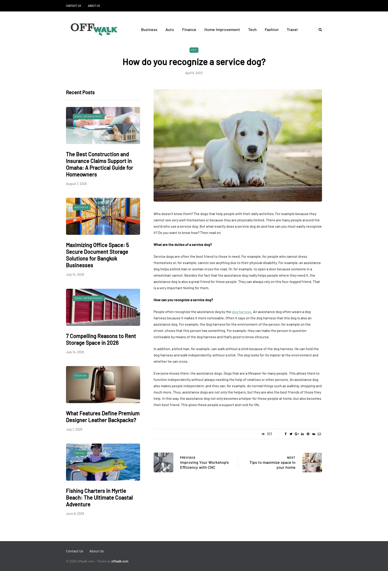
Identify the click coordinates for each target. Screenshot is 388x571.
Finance (189, 29)
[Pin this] (308, 434)
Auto (169, 29)
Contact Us (73, 5)
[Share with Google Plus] (297, 434)
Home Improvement (222, 29)
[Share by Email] (319, 434)
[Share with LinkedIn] (302, 434)
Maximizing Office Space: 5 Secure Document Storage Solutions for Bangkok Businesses (97, 255)
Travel (292, 29)
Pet (194, 50)
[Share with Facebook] (285, 434)
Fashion (272, 29)
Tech (252, 29)
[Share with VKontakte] (313, 434)
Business (149, 29)
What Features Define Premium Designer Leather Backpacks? (103, 416)
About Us (94, 5)
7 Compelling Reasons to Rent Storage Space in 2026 (101, 339)
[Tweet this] (291, 434)
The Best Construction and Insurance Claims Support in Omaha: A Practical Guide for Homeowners (99, 164)
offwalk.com (119, 561)
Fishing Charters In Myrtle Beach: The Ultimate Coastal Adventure (99, 497)
